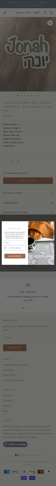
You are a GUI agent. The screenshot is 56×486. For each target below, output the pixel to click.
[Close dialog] (52, 223)
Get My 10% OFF (15, 256)
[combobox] (6, 248)
